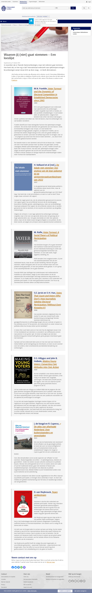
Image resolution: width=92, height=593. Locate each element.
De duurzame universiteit (30, 579)
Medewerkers (23, 1)
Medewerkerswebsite (6, 25)
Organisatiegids (33, 1)
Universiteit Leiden (6, 1)
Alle (56, 8)
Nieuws (15, 25)
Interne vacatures (28, 582)
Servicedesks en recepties (8, 577)
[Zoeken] (73, 8)
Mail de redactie (5, 582)
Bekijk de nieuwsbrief (74, 577)
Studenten (15, 1)
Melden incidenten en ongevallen (55, 579)
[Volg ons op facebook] (72, 581)
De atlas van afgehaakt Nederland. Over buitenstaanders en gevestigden (45, 431)
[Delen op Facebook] (13, 567)
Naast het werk (28, 587)
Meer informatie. (32, 591)
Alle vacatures (27, 585)
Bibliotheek (42, 1)
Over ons (26, 577)
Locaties (3, 579)
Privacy (3, 585)
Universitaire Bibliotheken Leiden (80, 33)
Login (89, 2)
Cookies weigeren (81, 591)
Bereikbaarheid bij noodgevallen (55, 577)
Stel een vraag (51, 562)
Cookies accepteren (65, 591)
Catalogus (14, 80)
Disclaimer (4, 587)
